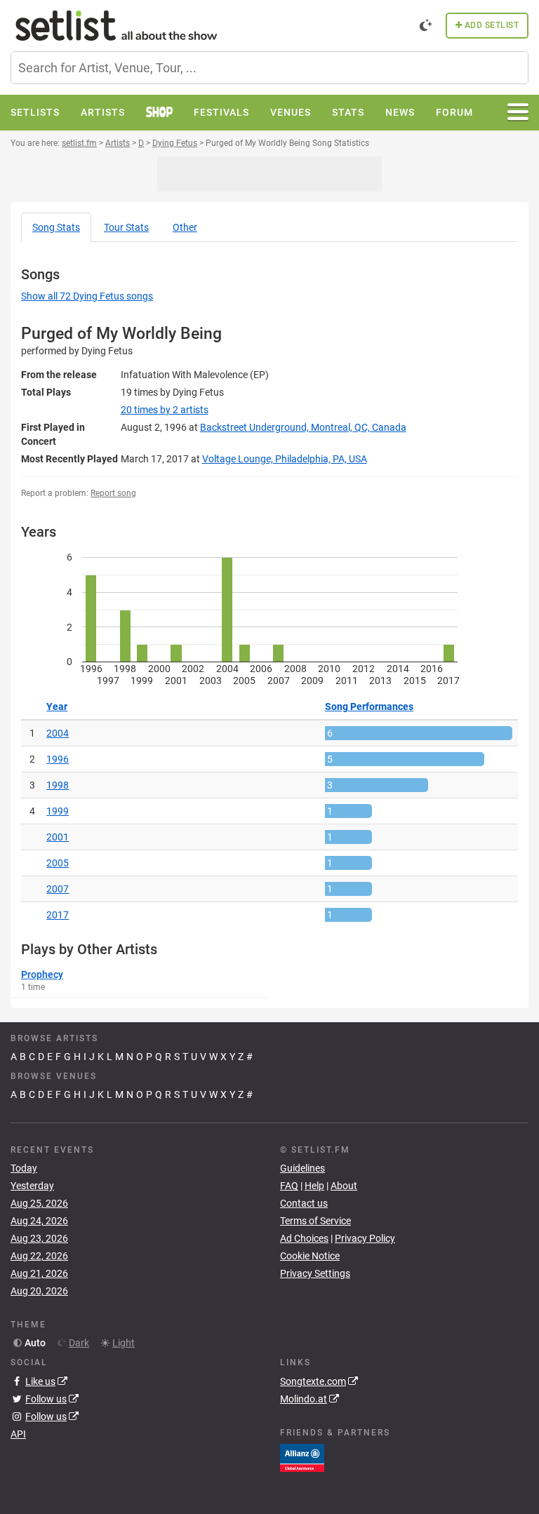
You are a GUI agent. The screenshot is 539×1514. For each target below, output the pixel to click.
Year (56, 706)
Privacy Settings (315, 1273)
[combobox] (269, 67)
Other (185, 227)
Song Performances (369, 706)
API (18, 1434)
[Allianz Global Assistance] (302, 1456)
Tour (126, 227)
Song (56, 227)
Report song (113, 493)
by (164, 409)
